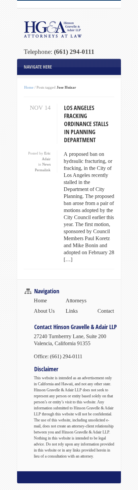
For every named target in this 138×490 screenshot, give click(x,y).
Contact (105, 311)
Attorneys (76, 300)
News (46, 164)
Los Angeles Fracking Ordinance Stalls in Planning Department (86, 124)
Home (28, 87)
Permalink (43, 170)
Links (72, 311)
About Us (44, 311)
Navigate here (38, 67)
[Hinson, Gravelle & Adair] (69, 29)
